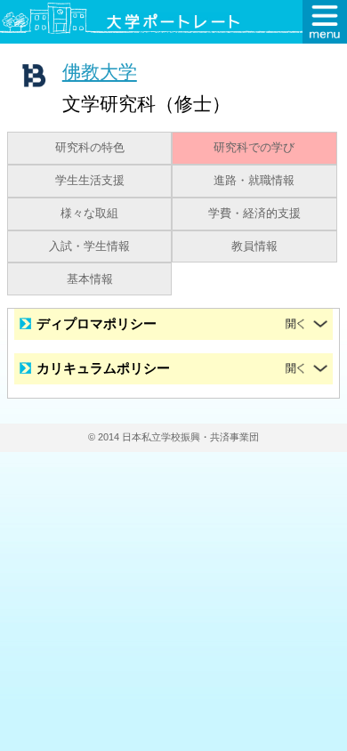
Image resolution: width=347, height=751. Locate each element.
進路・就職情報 (254, 180)
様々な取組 (89, 213)
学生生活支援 (90, 180)
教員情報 (254, 246)
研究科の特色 (90, 147)
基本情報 (90, 279)
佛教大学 (99, 71)
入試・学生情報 (89, 246)
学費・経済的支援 (254, 213)
